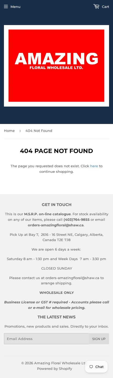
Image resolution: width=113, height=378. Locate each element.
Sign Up (99, 339)
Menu (15, 6)
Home (9, 130)
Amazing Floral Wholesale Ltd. (61, 363)
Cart (105, 6)
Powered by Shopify (54, 368)
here (94, 166)
